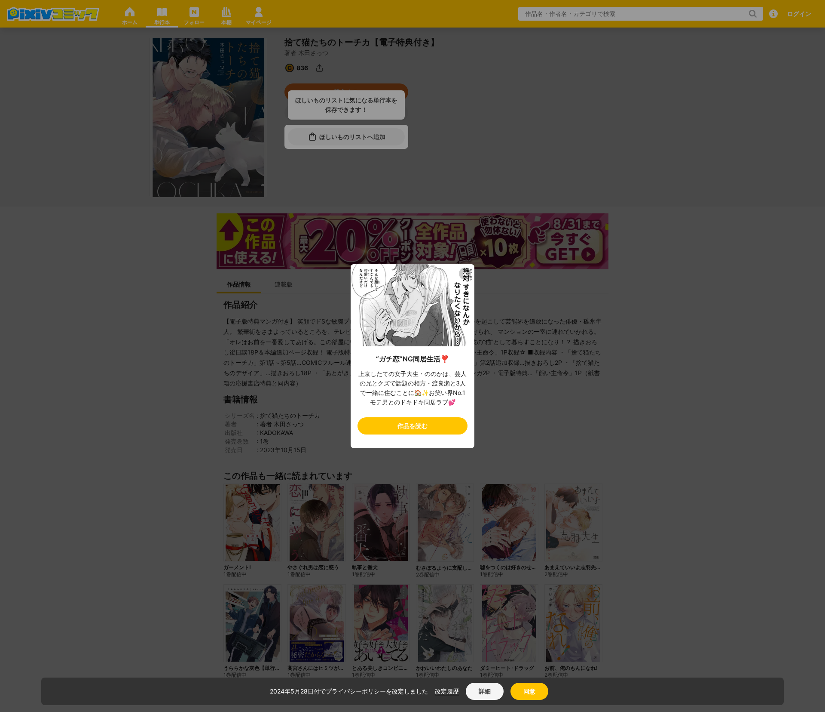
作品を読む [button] (412, 425)
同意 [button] (529, 691)
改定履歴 (447, 691)
